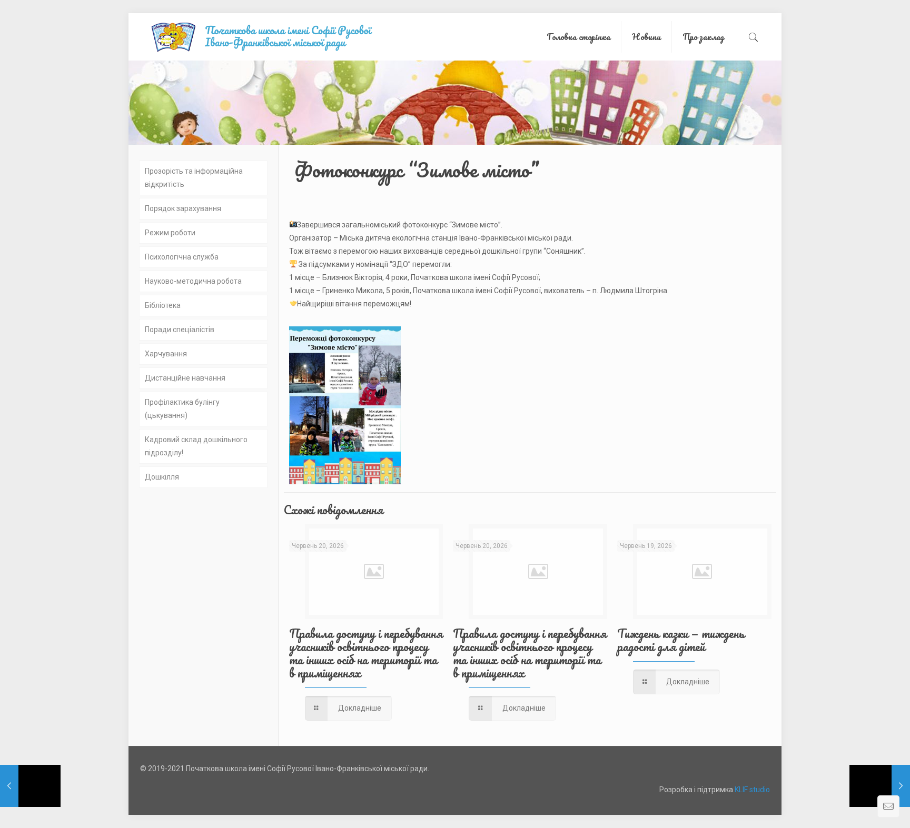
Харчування (166, 354)
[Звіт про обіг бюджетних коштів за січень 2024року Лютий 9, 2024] (30, 786)
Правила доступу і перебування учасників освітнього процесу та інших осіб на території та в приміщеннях (365, 653)
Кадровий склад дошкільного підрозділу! (196, 446)
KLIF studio (752, 789)
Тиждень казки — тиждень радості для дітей (681, 640)
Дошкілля (162, 477)
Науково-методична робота (193, 281)
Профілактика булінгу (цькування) (182, 409)
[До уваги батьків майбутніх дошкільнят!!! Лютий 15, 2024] (879, 786)
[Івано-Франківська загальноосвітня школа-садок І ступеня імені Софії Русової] (271, 37)
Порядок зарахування (183, 208)
